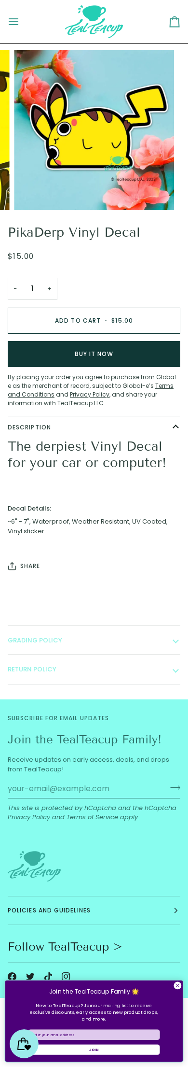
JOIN (93, 1049)
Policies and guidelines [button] (49, 910)
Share (30, 566)
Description (29, 427)
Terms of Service (92, 817)
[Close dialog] (178, 986)
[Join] (172, 787)
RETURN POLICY (32, 669)
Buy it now (94, 354)
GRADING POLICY (35, 640)
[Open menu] (22, 21)
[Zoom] (32, 192)
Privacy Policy (29, 817)
